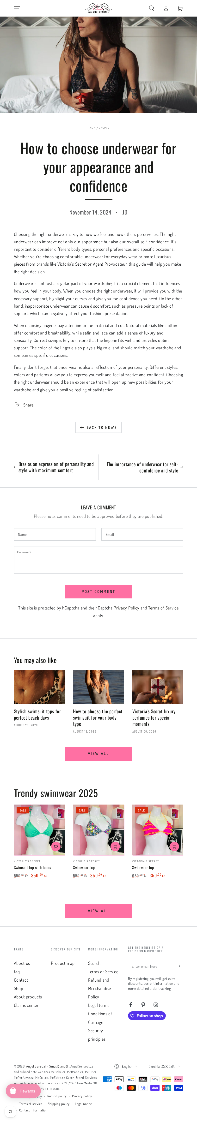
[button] (151, 8)
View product (56, 846)
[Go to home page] (98, 8)
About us (22, 963)
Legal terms (99, 1005)
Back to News (101, 427)
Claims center (26, 1005)
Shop (18, 988)
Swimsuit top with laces (32, 867)
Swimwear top (84, 867)
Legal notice (83, 1104)
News (103, 128)
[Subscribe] (180, 966)
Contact (21, 980)
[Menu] (17, 8)
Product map (63, 963)
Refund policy (57, 1096)
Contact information (33, 1110)
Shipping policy (59, 1104)
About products (28, 996)
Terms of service (31, 1104)
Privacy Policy (126, 607)
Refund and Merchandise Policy (99, 988)
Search (94, 963)
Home (92, 128)
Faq (17, 971)
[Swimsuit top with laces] (39, 830)
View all (98, 753)
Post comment (98, 591)
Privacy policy (82, 1096)
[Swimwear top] (98, 830)
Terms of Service (163, 607)
